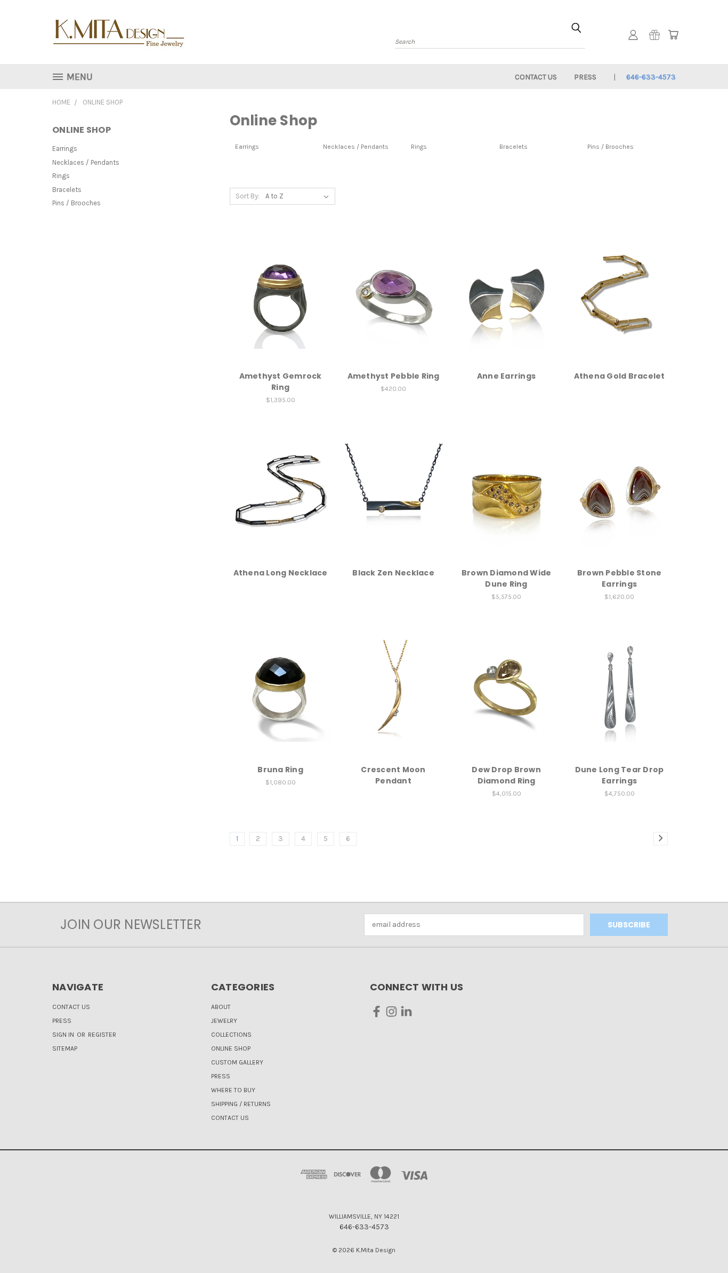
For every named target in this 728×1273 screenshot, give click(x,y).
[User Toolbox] (633, 34)
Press (585, 77)
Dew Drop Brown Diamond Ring (506, 775)
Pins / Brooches (76, 203)
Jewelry (224, 1020)
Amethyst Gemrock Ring (280, 382)
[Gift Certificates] (654, 34)
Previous (700, 1240)
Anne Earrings (506, 376)
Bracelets (67, 190)
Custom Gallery (237, 1062)
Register (102, 1034)
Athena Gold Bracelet (619, 376)
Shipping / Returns (241, 1104)
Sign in (64, 1034)
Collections (231, 1034)
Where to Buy (233, 1090)
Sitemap (64, 1048)
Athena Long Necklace (280, 572)
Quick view (280, 276)
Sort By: (248, 196)
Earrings (64, 149)
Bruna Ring (280, 769)
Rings (61, 176)
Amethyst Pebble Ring (393, 376)
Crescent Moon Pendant (393, 775)
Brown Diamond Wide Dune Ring (507, 578)
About (221, 1007)
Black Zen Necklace (393, 572)
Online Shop (230, 1048)
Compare (277, 296)
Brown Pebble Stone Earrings (619, 578)
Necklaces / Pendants (85, 162)
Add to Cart (280, 316)
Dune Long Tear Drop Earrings (619, 775)
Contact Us (536, 77)
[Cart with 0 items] (673, 34)
